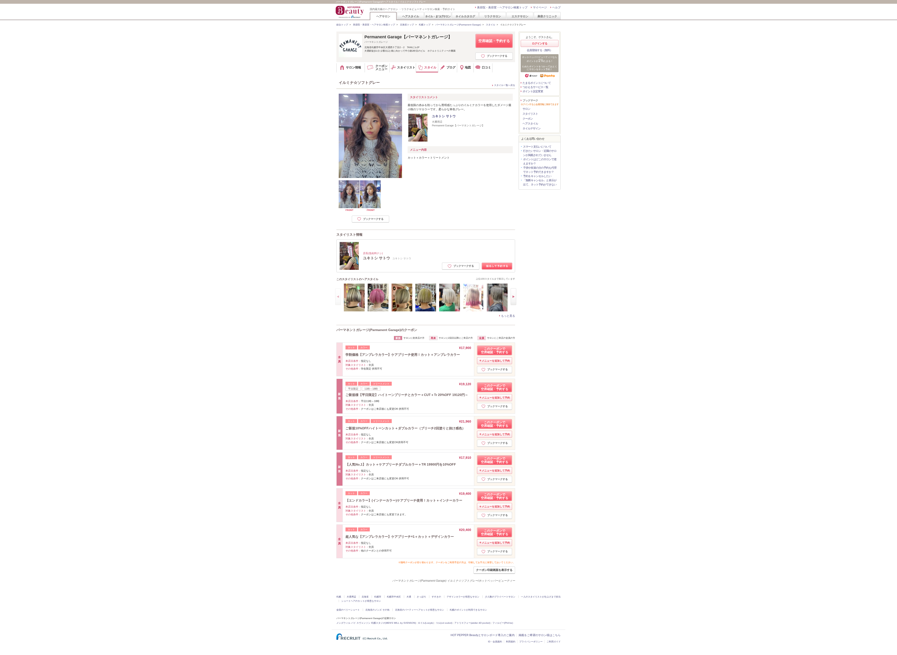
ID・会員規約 (495, 641)
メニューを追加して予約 (496, 360)
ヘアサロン (383, 16)
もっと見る (508, 315)
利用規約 (510, 641)
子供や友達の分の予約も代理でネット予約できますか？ (539, 170)
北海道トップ (407, 24)
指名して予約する (497, 266)
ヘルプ (556, 7)
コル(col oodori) (444, 623)
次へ (513, 296)
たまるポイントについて (537, 83)
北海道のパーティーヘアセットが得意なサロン (419, 610)
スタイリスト (530, 113)
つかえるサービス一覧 (535, 87)
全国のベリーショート (348, 610)
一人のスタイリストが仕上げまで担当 (541, 596)
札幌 (338, 596)
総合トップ (342, 24)
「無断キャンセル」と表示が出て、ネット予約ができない (539, 182)
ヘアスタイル (410, 16)
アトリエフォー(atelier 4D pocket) (472, 623)
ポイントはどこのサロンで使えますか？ (539, 161)
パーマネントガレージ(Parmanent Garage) (458, 24)
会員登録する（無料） (539, 50)
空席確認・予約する (494, 41)
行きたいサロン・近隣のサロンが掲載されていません (539, 153)
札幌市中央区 (394, 596)
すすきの (436, 596)
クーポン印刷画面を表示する (494, 570)
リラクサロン (492, 16)
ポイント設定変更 (533, 91)
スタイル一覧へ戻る (504, 85)
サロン (526, 108)
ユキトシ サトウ (444, 116)
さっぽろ (421, 596)
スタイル (490, 24)
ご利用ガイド (554, 641)
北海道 (365, 596)
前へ (338, 296)
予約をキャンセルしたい (537, 176)
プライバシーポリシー (531, 641)
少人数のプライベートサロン (500, 596)
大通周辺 (351, 596)
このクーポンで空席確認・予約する (494, 350)
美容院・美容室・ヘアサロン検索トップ (502, 7)
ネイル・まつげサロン (437, 16)
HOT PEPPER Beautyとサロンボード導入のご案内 (483, 635)
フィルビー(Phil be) (502, 623)
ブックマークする (497, 55)
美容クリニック (547, 16)
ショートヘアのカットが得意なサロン (361, 601)
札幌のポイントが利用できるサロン (468, 610)
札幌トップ (425, 24)
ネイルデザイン (532, 128)
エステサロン (520, 16)
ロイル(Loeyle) (426, 623)
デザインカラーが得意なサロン (463, 596)
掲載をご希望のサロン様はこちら (540, 635)
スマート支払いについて (537, 146)
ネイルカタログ (465, 16)
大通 (408, 596)
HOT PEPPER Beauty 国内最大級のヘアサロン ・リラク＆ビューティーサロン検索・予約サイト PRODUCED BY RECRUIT (350, 12)
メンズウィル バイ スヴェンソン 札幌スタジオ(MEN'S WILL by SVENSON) (376, 623)
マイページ (540, 7)
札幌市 (377, 596)
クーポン (528, 118)
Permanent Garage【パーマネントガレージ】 (408, 37)
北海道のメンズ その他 (377, 610)
